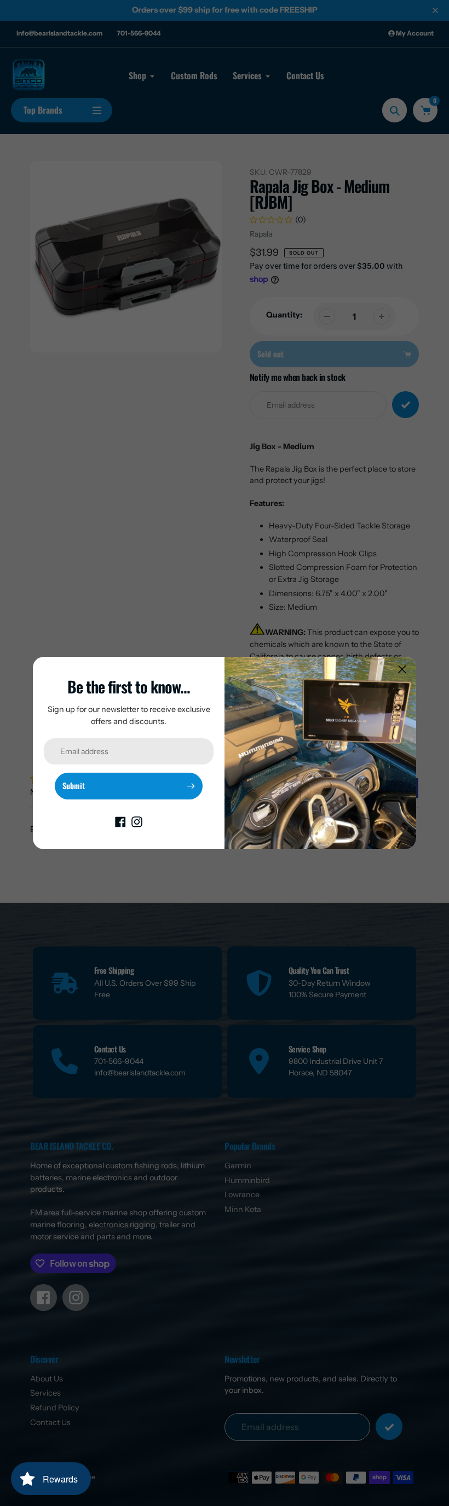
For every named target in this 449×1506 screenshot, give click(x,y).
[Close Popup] (402, 669)
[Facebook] (120, 821)
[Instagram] (136, 821)
